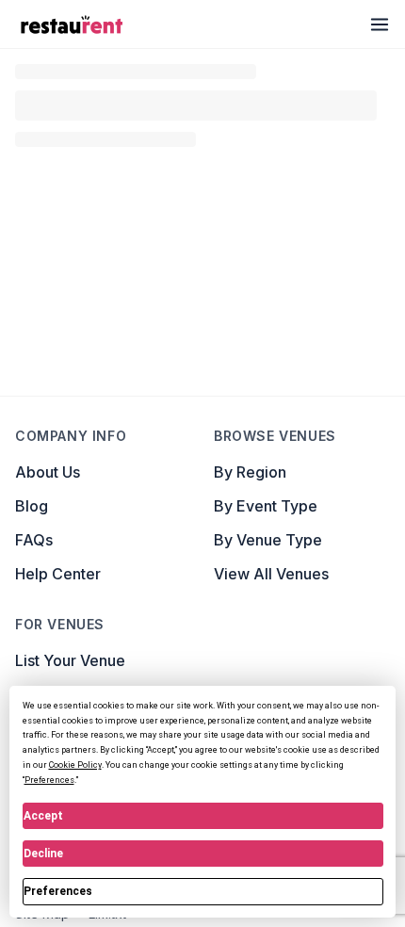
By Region (250, 566)
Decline (43, 853)
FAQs (34, 634)
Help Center (58, 668)
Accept (43, 815)
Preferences (58, 891)
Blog (31, 600)
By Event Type (265, 600)
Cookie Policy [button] (75, 765)
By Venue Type (268, 634)
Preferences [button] (49, 780)
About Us (47, 566)
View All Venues (271, 668)
